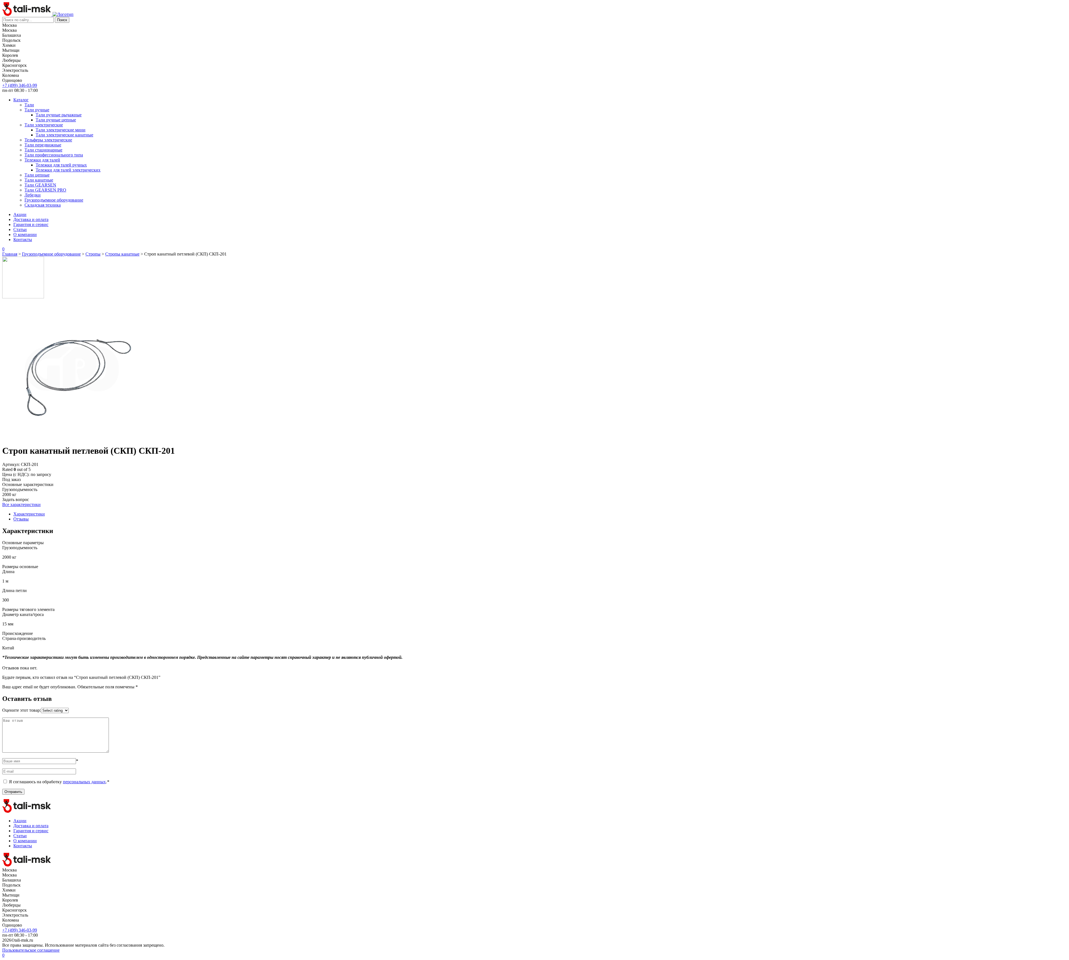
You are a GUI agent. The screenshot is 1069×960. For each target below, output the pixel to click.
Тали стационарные (43, 150)
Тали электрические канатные (64, 134)
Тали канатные (38, 180)
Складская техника (42, 205)
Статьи (20, 229)
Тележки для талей (42, 160)
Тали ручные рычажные (59, 114)
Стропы (92, 254)
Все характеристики (21, 504)
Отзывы (21, 519)
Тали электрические (43, 124)
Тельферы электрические (48, 140)
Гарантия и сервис (30, 224)
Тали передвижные (42, 145)
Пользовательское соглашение (31, 950)
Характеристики (29, 514)
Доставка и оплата (30, 219)
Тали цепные (37, 175)
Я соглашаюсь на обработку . (59, 781)
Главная (9, 254)
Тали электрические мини (60, 129)
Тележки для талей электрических (68, 170)
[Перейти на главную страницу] (27, 14)
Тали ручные (36, 109)
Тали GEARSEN (40, 185)
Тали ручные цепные (56, 119)
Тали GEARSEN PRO (45, 190)
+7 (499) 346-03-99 (19, 85)
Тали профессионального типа (53, 155)
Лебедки (32, 195)
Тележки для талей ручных (61, 165)
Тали (29, 104)
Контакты (22, 239)
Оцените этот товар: (21, 710)
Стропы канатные (122, 254)
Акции (19, 214)
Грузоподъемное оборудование (53, 200)
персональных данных (84, 781)
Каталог (21, 99)
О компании (25, 234)
